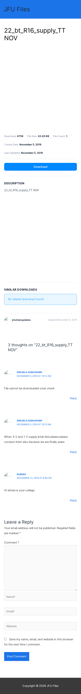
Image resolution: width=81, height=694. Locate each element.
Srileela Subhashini (29, 420)
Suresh (21, 474)
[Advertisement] (40, 87)
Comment (11, 542)
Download (40, 167)
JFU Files (17, 9)
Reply (73, 398)
